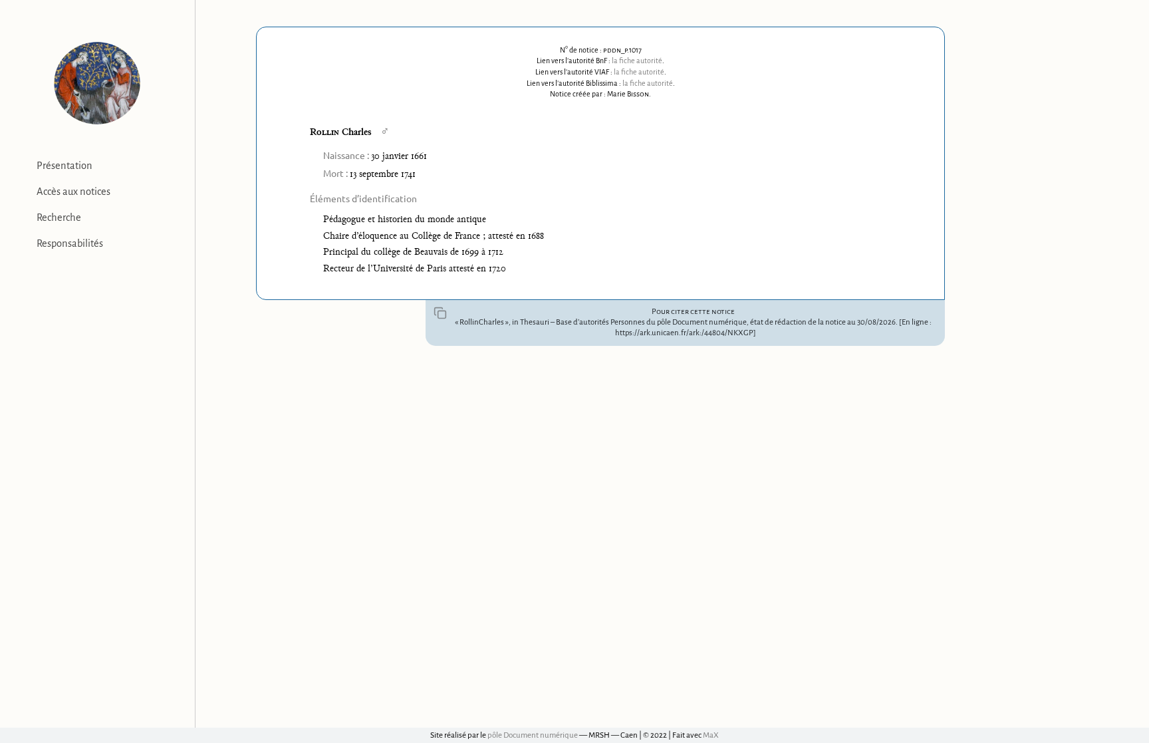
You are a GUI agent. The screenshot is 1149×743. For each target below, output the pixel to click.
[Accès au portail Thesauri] (97, 83)
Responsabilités (70, 243)
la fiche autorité (637, 61)
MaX (711, 735)
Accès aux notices (73, 191)
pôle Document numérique (532, 735)
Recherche (59, 217)
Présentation (64, 165)
